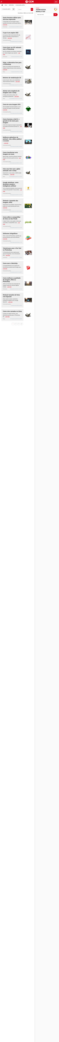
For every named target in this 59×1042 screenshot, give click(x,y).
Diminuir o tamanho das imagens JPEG (10, 201)
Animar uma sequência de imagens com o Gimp (11, 91)
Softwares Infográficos (10, 233)
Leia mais (5, 24)
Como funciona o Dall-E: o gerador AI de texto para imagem (11, 120)
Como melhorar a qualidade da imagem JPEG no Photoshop (12, 279)
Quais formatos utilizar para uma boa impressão (12, 18)
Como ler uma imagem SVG (12, 104)
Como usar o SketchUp (10, 263)
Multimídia (11, 5)
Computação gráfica (20, 5)
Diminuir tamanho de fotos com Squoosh (11, 295)
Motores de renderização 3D (12, 78)
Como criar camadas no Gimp (12, 311)
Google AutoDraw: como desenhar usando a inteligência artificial (10, 184)
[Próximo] (22, 324)
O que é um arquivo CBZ (10, 33)
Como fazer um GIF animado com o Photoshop (12, 48)
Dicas (6, 5)
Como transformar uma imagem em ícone (10, 153)
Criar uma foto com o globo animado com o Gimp (11, 169)
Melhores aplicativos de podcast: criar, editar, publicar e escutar (12, 139)
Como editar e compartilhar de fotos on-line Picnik (11, 218)
